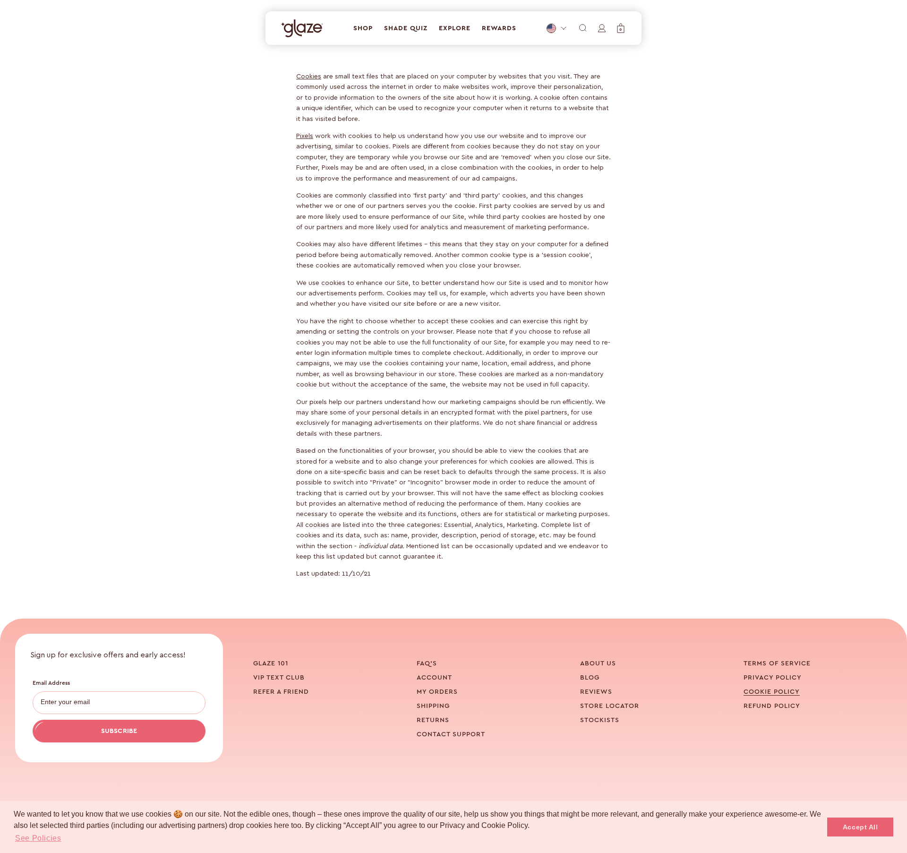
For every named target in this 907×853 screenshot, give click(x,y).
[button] (621, 28)
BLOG (589, 677)
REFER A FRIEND (281, 692)
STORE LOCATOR (609, 706)
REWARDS (499, 28)
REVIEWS (596, 692)
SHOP (363, 28)
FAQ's (427, 663)
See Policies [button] (38, 838)
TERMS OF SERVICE (777, 663)
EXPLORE (455, 28)
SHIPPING (433, 706)
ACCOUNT (434, 677)
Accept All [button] (860, 827)
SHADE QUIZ (406, 28)
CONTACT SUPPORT (451, 734)
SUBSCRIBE (119, 731)
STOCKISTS (599, 720)
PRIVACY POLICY (773, 677)
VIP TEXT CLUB (279, 677)
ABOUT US (598, 663)
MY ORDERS (437, 692)
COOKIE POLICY (772, 692)
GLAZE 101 (270, 663)
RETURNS (433, 720)
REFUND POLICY (772, 706)
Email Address (51, 683)
